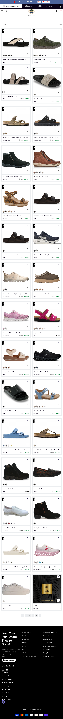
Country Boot (9, 489)
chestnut (37, 289)
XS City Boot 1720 (41, 528)
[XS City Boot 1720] (47, 511)
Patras (37, 489)
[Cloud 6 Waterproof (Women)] (16, 277)
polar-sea (37, 328)
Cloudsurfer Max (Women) (46, 567)
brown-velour (9, 367)
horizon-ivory (40, 562)
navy (11, 523)
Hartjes (35, 62)
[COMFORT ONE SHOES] (31, 11)
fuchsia (34, 328)
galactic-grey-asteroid (37, 250)
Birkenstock (7, 140)
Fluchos (5, 530)
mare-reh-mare (40, 172)
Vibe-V (37, 98)
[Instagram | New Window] (61, 7)
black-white (3, 55)
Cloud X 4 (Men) (43, 372)
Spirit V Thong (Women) (14, 59)
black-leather (6, 484)
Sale (34, 15)
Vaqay (35, 491)
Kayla (38, 333)
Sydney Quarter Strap (12, 216)
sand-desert (3, 289)
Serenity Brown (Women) (43, 216)
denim (34, 406)
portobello (42, 289)
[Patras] (47, 472)
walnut (42, 406)
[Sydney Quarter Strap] (16, 199)
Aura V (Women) (10, 96)
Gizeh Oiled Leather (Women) (46, 450)
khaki (11, 562)
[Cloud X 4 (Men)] (47, 355)
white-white (37, 562)
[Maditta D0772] (47, 160)
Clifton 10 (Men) (42, 255)
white (37, 55)
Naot (35, 335)
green (37, 172)
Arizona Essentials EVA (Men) (15, 567)
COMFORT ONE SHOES (12, 6)
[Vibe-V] (47, 82)
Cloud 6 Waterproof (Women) (16, 294)
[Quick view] (27, 30)
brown (11, 55)
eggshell (9, 445)
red (9, 523)
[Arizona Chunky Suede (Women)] (47, 121)
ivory (6, 328)
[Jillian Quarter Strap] (47, 394)
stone (40, 328)
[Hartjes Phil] (47, 43)
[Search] (6, 11)
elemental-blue (3, 445)
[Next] (40, 615)
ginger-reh (42, 172)
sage (34, 55)
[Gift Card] (47, 589)
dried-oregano (34, 289)
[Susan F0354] (16, 511)
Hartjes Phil (39, 59)
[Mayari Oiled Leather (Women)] (16, 121)
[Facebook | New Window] (60, 5)
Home (29, 15)
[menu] (2, 11)
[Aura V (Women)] (16, 79)
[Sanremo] (16, 589)
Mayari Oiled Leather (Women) (16, 137)
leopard (3, 211)
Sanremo (8, 606)
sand (40, 289)
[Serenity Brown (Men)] (16, 238)
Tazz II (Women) (43, 294)
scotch (11, 211)
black (9, 55)
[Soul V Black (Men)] (16, 394)
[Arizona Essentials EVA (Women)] (16, 433)
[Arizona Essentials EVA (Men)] (16, 550)
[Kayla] (47, 316)
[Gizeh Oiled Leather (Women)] (47, 433)
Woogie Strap (9, 372)
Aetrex (5, 218)
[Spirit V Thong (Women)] (16, 43)
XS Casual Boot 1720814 (12, 177)
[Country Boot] (16, 472)
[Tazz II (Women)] (47, 277)
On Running (6, 296)
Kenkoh (5, 62)
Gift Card (36, 606)
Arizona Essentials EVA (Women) (16, 450)
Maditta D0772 (40, 177)
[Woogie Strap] (16, 355)
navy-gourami (37, 367)
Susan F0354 (9, 528)
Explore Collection (9, 660)
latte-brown (42, 328)
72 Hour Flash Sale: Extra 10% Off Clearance (25, 1)
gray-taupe (9, 562)
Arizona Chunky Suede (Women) (46, 137)
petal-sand (3, 328)
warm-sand (37, 133)
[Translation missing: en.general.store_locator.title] (56, 11)
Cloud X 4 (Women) (12, 333)
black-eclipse (34, 367)
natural (9, 211)
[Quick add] (27, 54)
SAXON (30, 6)
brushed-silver (37, 406)
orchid (6, 55)
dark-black (40, 55)
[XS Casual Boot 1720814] (16, 160)
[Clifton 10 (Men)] (47, 238)
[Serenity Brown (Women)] (47, 199)
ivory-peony (34, 562)
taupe (3, 92)
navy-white (34, 250)
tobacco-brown (3, 133)
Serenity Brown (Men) (12, 255)
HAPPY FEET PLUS (46, 6)
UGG (34, 296)
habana (6, 133)
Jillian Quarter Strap (42, 411)
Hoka (35, 257)
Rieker (35, 179)
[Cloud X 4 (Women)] (16, 316)
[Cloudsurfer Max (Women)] (47, 550)
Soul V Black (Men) (11, 411)
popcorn (11, 445)
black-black (34, 133)
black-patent (42, 55)
